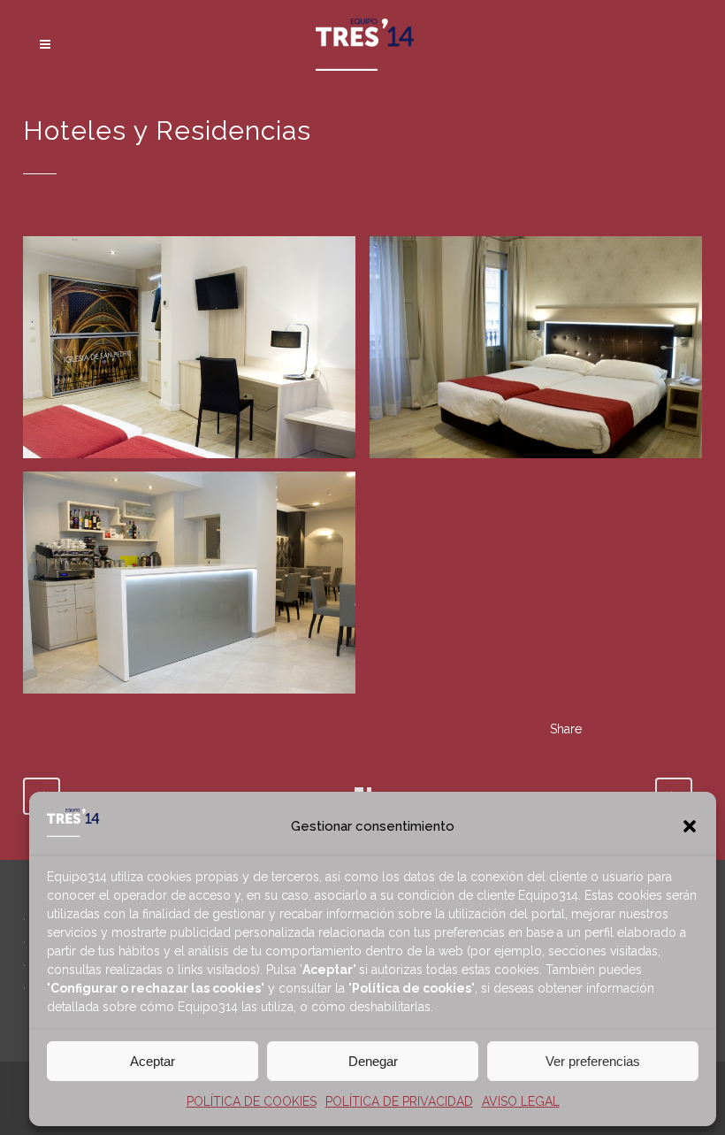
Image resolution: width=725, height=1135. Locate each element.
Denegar (373, 1061)
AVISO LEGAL (521, 1101)
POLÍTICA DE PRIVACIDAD (399, 1101)
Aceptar (152, 1061)
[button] (689, 826)
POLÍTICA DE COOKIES (252, 1101)
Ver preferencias (593, 1061)
